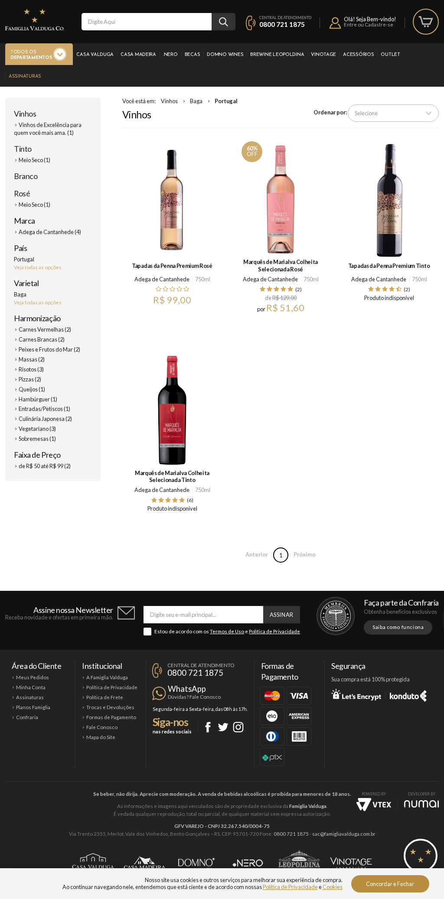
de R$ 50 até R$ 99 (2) (45, 466)
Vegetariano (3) (37, 428)
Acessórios (358, 54)
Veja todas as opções (38, 267)
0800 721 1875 (282, 24)
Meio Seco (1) (34, 159)
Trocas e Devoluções (110, 707)
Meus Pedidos (32, 677)
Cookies (333, 886)
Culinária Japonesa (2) (45, 418)
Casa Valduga (95, 54)
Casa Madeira (138, 54)
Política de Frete (104, 697)
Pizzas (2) (30, 379)
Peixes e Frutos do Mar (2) (49, 349)
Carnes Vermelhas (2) (45, 329)
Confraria (27, 717)
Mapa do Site (100, 737)
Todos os (31, 55)
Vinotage (323, 54)
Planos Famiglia (33, 707)
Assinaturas (25, 76)
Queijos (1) (32, 389)
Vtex (373, 804)
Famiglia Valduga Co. (34, 19)
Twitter (223, 727)
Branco (25, 176)
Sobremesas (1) (37, 438)
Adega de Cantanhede (161, 279)
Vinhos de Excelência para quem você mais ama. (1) (48, 128)
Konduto (408, 694)
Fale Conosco (102, 727)
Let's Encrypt (356, 694)
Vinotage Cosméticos (351, 863)
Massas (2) (32, 359)
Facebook (207, 727)
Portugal (226, 101)
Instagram (238, 727)
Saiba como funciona (398, 627)
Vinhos (25, 113)
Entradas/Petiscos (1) (44, 408)
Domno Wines (225, 54)
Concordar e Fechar (390, 883)
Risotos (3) (31, 369)
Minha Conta (31, 687)
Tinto (23, 148)
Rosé (22, 193)
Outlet (390, 54)
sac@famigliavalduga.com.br (343, 834)
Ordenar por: (330, 112)
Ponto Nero (247, 863)
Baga (196, 101)
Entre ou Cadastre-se (368, 24)
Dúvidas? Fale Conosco (194, 697)
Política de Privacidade (274, 631)
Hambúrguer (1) (38, 399)
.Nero (170, 54)
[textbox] (147, 21)
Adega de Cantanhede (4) (50, 231)
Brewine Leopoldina (277, 54)
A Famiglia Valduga (107, 677)
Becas (192, 54)
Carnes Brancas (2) (42, 339)
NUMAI (421, 804)
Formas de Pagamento (111, 717)
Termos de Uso (227, 631)
